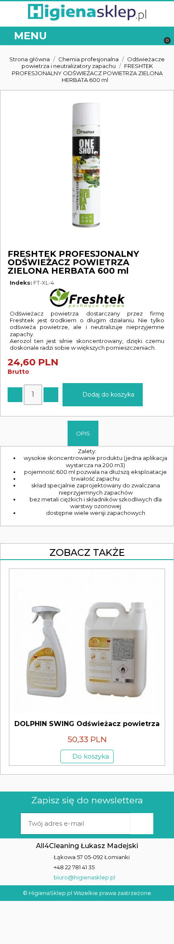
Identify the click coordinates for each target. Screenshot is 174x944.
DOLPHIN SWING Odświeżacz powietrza (87, 724)
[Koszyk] (163, 36)
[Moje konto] (132, 36)
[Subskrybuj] (141, 823)
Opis (83, 433)
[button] (150, 36)
